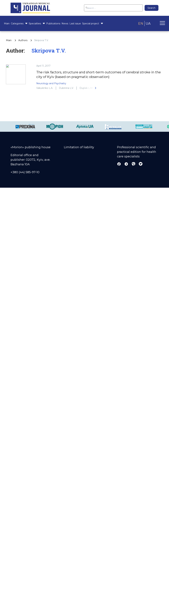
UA (148, 23)
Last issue (75, 23)
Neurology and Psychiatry (51, 83)
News (65, 23)
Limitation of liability (79, 147)
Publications (53, 23)
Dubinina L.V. (66, 88)
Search (151, 7)
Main (7, 23)
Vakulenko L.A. (44, 88)
